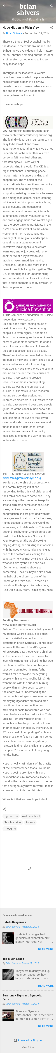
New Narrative (12, 822)
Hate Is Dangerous (14, 922)
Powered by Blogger (30, 1040)
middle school (31, 816)
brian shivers (28, 10)
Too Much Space (13, 958)
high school (11, 816)
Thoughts (10, 828)
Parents (30, 822)
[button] (52, 28)
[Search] (52, 6)
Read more (46, 949)
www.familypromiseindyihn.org (22, 478)
